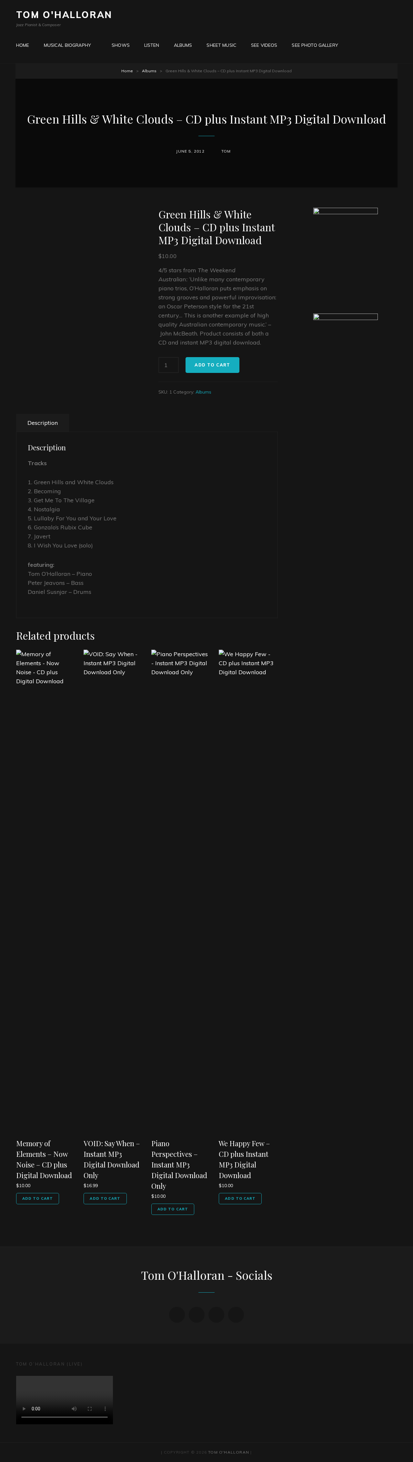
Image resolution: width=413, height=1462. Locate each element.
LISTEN (151, 45)
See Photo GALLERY (315, 45)
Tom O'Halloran (64, 14)
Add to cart (212, 364)
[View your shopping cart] (354, 45)
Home (127, 70)
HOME (22, 45)
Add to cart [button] (37, 1198)
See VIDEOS (264, 45)
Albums (183, 45)
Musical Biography (67, 45)
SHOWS (121, 45)
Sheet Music (221, 45)
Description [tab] (42, 422)
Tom (226, 151)
